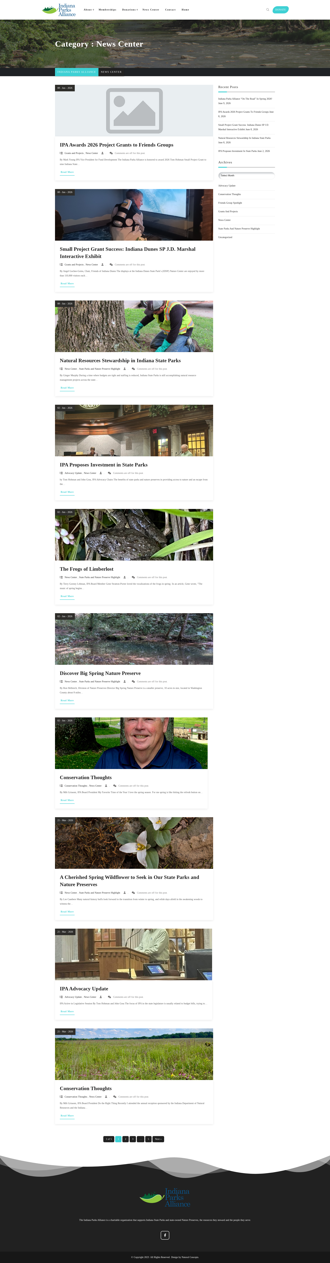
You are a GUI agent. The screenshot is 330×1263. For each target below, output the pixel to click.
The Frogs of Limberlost (86, 569)
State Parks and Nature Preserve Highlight (99, 369)
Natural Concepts (190, 1257)
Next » (158, 1139)
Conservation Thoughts (86, 777)
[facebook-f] (165, 1235)
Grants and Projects (74, 153)
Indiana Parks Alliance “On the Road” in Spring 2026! (245, 99)
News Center (92, 153)
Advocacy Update (73, 473)
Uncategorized (225, 237)
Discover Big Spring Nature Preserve (100, 673)
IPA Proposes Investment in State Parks (104, 464)
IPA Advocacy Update (84, 988)
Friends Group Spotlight (230, 203)
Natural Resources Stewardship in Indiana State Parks (120, 360)
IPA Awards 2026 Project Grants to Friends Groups (116, 145)
